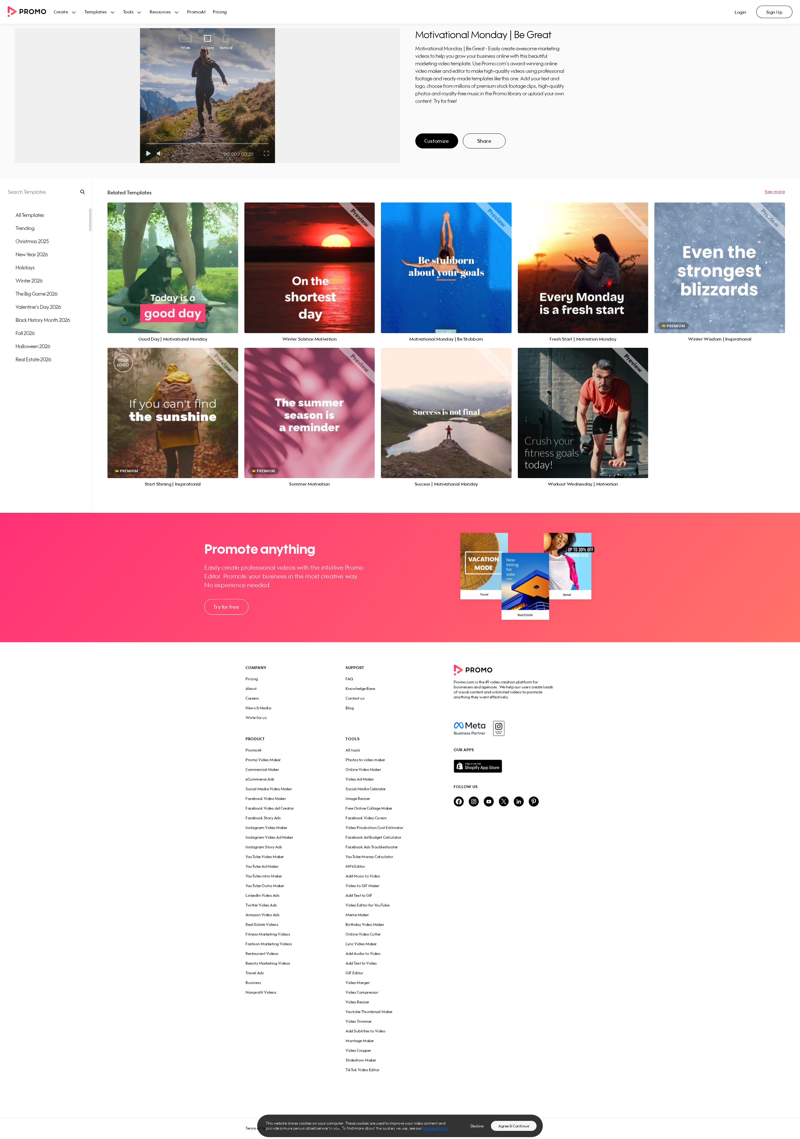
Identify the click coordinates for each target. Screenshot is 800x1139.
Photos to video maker (365, 759)
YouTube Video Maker (265, 856)
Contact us (355, 698)
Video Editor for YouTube (367, 905)
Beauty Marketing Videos (268, 963)
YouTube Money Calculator (369, 856)
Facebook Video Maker (266, 798)
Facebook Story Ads (263, 818)
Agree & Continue (513, 1126)
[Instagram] (498, 728)
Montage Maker (360, 1040)
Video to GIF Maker (362, 885)
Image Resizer (358, 798)
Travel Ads (255, 973)
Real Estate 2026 (33, 359)
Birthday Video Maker (365, 924)
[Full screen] (266, 153)
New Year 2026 (32, 254)
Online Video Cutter (363, 934)
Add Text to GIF (359, 895)
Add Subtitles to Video (365, 1031)
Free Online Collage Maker (369, 808)
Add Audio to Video (363, 953)
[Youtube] (489, 802)
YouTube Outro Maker (265, 885)
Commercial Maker (262, 769)
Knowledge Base (360, 688)
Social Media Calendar (366, 789)
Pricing (220, 11)
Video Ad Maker (360, 779)
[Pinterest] (534, 802)
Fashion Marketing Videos (269, 944)
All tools (353, 750)
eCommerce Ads (260, 779)
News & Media (258, 708)
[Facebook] (469, 728)
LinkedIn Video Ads (262, 895)
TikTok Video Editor (363, 1069)
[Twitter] (504, 802)
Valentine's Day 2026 (38, 307)
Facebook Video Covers (366, 818)
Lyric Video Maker (361, 944)
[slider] (146, 144)
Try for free (226, 607)
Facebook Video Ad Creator (270, 808)
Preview (173, 260)
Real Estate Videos (262, 924)
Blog (350, 708)
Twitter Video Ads (261, 905)
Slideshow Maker (361, 1060)
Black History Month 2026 (43, 320)
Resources (160, 11)
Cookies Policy (435, 1128)
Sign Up (774, 12)
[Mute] (161, 153)
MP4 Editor (355, 866)
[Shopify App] (504, 766)
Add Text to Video (361, 963)
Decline (477, 1126)
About (251, 688)
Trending (25, 228)
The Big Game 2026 (37, 294)
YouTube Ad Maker (262, 866)
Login (740, 12)
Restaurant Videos (262, 953)
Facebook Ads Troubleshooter (372, 847)
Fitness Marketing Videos (268, 934)
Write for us (256, 717)
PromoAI (196, 11)
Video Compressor (362, 992)
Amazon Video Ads (262, 914)
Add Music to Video (363, 876)
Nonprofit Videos (261, 992)
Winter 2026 (29, 280)
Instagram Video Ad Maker (269, 837)
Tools (128, 11)
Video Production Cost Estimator (374, 827)
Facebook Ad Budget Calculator (374, 837)
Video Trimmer (359, 1021)
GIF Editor (354, 973)
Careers (252, 698)
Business (253, 982)
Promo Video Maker (263, 759)
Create (61, 11)
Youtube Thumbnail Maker (369, 1011)
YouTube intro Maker (264, 876)
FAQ (349, 679)
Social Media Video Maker (269, 789)
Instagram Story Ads (264, 847)
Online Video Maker (363, 769)
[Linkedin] (519, 802)
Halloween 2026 (33, 346)
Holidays (25, 267)
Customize (436, 141)
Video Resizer (357, 1002)
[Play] (148, 153)
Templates (95, 11)
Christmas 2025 (32, 241)
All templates (30, 215)
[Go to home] (31, 12)
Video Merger (358, 982)
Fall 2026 (25, 333)
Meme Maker (357, 914)
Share (484, 141)
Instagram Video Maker (267, 827)
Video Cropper (358, 1050)
